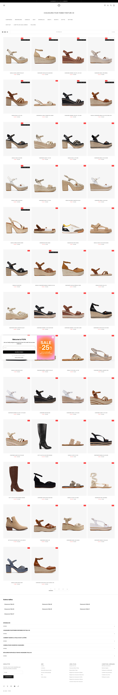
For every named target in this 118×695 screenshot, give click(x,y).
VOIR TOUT (8, 24)
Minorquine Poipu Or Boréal (101, 497)
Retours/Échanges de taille (46, 670)
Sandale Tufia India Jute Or (73, 370)
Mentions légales (105, 668)
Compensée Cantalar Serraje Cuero (73, 285)
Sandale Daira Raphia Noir (17, 582)
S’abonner (8, 676)
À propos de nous (72, 665)
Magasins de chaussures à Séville (75, 677)
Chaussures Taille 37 (9, 614)
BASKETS (56, 19)
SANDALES (27, 19)
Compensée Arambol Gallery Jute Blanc (17, 412)
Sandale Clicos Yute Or (73, 455)
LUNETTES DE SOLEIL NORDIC (21, 24)
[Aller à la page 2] (67, 589)
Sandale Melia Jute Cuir (17, 115)
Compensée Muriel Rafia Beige (73, 540)
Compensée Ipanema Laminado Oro (101, 370)
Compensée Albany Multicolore (17, 455)
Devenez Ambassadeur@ (46, 672)
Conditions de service (106, 674)
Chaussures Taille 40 (85, 604)
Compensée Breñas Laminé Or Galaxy (45, 370)
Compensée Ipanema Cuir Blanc (101, 540)
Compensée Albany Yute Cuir (101, 412)
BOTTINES (70, 19)
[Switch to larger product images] (2, 32)
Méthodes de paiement (106, 665)
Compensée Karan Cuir (45, 540)
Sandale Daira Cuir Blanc (16, 200)
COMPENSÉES (9, 19)
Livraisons (43, 668)
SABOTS (49, 19)
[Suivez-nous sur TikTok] (18, 686)
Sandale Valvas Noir (17, 285)
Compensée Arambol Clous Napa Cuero (73, 327)
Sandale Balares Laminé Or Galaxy (73, 200)
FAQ (42, 674)
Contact (42, 665)
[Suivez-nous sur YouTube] (14, 686)
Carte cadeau (43, 677)
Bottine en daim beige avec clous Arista (17, 540)
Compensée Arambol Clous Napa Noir (45, 327)
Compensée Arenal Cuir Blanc (101, 200)
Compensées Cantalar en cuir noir (101, 327)
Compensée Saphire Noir (45, 412)
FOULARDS (33, 24)
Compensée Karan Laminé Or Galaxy (17, 327)
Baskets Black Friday (73, 670)
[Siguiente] (29, 54)
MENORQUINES (18, 19)
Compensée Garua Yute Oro (45, 200)
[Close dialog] (53, 337)
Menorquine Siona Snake (45, 242)
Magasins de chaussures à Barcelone (76, 674)
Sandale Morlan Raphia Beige (17, 242)
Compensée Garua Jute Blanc (73, 412)
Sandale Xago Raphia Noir (16, 370)
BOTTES (63, 19)
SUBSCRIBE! (19, 352)
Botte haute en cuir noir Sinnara (45, 455)
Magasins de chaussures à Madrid (75, 672)
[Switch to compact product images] (7, 32)
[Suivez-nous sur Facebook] (4, 686)
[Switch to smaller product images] (5, 32)
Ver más (5, 626)
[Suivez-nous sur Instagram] (11, 686)
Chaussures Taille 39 (47, 609)
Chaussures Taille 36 (9, 609)
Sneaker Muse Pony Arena (73, 242)
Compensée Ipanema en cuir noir (101, 455)
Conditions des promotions (107, 672)
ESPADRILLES (41, 19)
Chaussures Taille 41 (85, 609)
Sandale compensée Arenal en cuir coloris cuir (101, 115)
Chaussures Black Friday (74, 668)
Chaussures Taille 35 (9, 604)
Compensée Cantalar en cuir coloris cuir (45, 582)
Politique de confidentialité (107, 670)
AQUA (34, 19)
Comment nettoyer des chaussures (76, 681)
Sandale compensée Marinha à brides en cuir (45, 285)
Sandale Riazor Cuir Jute (101, 285)
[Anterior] (5, 54)
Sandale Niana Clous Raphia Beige (101, 242)
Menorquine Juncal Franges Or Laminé (45, 115)
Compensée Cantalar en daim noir (45, 497)
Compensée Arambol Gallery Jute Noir (73, 115)
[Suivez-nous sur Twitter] (7, 686)
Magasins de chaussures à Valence (76, 679)
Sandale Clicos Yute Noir (73, 497)
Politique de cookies (106, 677)
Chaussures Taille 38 (47, 604)
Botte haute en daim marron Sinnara (17, 497)
